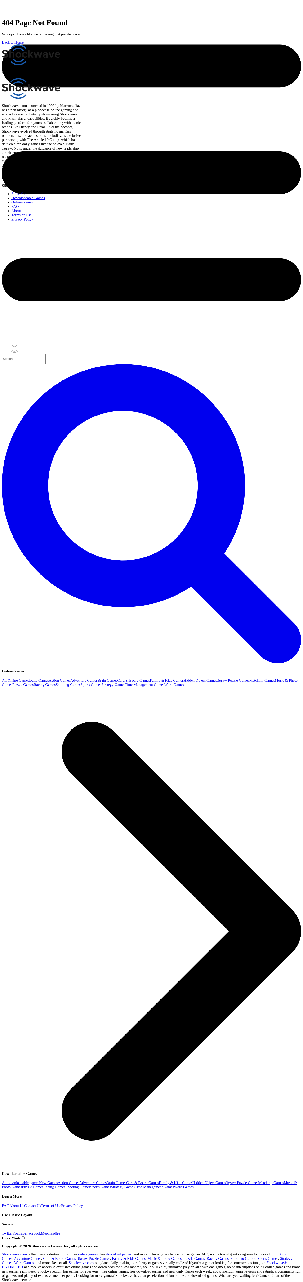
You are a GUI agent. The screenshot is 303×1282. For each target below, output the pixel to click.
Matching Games (262, 680)
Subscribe (18, 194)
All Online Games (15, 680)
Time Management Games (144, 685)
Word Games (174, 685)
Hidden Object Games (200, 680)
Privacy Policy (72, 1206)
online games (88, 1254)
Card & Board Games (133, 680)
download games (119, 1254)
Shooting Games (68, 685)
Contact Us (32, 1206)
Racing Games (45, 685)
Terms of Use (51, 1206)
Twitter (7, 1233)
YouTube (19, 1233)
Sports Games (90, 685)
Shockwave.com (14, 1254)
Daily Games (39, 680)
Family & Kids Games (166, 680)
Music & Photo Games (164, 1258)
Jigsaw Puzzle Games (233, 680)
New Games (48, 1183)
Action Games (59, 680)
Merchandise (50, 1233)
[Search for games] (151, 662)
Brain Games (107, 680)
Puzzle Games (23, 685)
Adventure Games (84, 680)
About (16, 211)
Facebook (33, 1233)
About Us (16, 1206)
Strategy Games (113, 685)
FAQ (5, 1206)
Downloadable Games (28, 198)
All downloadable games (20, 1183)
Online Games (22, 202)
